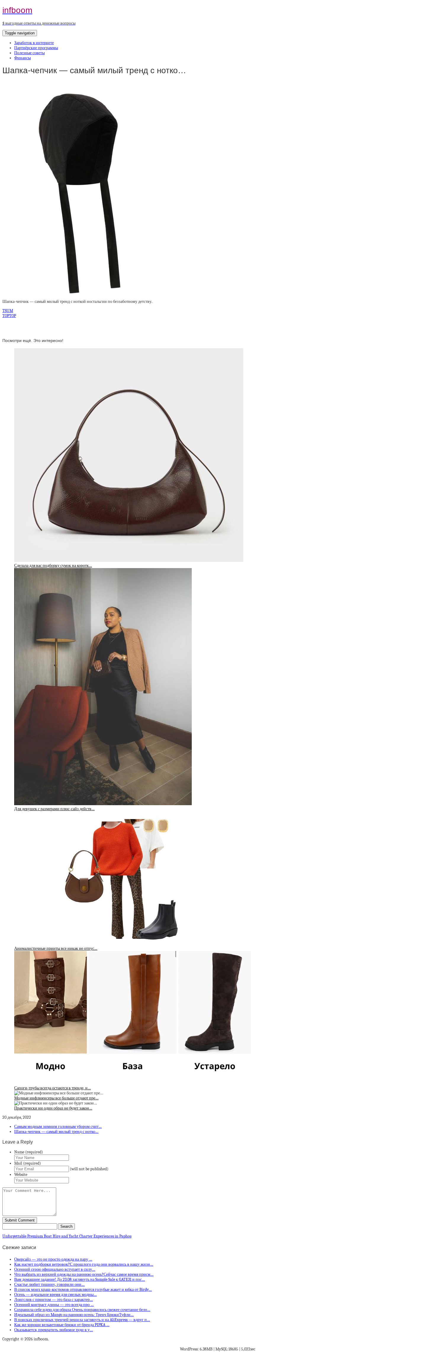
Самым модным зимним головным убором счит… (58, 1126)
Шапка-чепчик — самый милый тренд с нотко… (56, 1131)
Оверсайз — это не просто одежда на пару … (53, 1259)
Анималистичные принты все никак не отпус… (55, 948)
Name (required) (28, 1152)
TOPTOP (9, 315)
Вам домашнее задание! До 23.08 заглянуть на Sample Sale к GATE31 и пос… (79, 1279)
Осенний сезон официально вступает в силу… (54, 1269)
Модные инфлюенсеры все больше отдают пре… (56, 1098)
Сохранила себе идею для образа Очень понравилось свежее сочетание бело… (82, 1309)
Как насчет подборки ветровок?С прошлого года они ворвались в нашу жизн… (83, 1264)
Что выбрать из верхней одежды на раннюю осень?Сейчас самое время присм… (84, 1274)
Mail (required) (27, 1163)
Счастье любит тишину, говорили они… (49, 1284)
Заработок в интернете (34, 42)
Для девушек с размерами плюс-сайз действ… (54, 808)
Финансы (22, 57)
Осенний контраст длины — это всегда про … (54, 1304)
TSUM (7, 310)
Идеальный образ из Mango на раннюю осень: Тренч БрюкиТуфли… (74, 1314)
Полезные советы (29, 52)
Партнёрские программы (36, 47)
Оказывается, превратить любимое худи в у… (53, 1329)
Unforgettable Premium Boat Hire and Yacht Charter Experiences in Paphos (66, 1236)
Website (20, 1174)
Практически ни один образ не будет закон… (53, 1108)
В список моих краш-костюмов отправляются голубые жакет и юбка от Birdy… (83, 1289)
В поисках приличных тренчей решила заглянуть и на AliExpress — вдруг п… (82, 1319)
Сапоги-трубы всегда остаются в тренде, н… (52, 1088)
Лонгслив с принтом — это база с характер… (53, 1299)
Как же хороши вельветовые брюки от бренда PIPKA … (61, 1324)
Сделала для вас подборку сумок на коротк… (53, 565)
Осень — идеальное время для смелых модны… (55, 1294)
